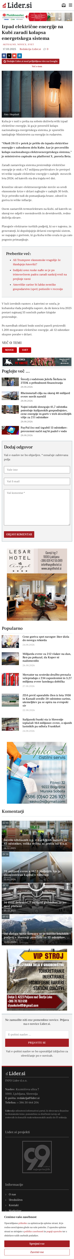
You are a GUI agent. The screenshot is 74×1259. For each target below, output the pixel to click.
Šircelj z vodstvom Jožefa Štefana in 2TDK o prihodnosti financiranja (43, 381)
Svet (31, 44)
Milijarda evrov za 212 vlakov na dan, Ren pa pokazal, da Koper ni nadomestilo (47, 657)
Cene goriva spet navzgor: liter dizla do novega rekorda (46, 638)
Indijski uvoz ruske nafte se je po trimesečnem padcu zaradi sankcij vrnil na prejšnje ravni (40, 274)
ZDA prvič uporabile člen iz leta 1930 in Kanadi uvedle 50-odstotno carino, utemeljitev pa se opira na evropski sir (47, 700)
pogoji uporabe (54, 1231)
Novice (22, 44)
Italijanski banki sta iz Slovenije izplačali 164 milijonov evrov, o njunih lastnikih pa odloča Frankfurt (47, 723)
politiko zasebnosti (33, 1231)
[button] (4, 55)
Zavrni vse (37, 1252)
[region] (37, 1235)
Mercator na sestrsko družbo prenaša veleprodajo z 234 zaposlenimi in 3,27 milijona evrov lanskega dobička (47, 678)
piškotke (22, 1223)
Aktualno (9, 44)
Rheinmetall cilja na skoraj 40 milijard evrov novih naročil (45, 394)
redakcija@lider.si (28, 1098)
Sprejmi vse (37, 1244)
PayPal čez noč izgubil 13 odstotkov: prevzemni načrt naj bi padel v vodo (44, 429)
